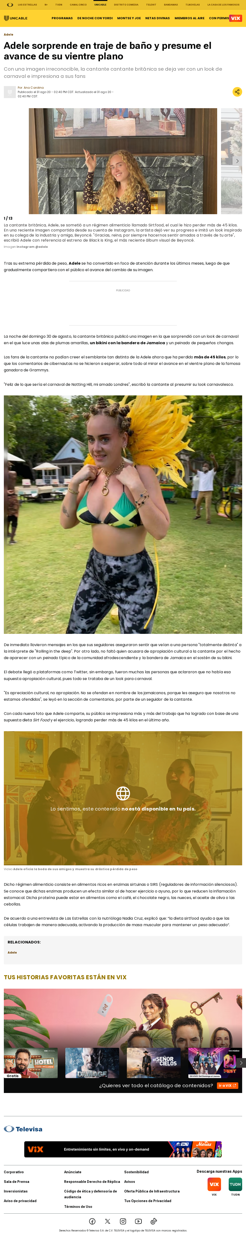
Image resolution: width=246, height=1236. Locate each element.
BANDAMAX (171, 4)
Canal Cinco (78, 4)
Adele (8, 35)
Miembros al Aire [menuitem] (189, 18)
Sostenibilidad (136, 1172)
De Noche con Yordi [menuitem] (95, 18)
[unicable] (16, 18)
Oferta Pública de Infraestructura (152, 1191)
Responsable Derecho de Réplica (92, 1182)
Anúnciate (72, 1172)
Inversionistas (16, 1191)
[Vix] (235, 18)
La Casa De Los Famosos (224, 4)
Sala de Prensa (16, 1182)
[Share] (237, 92)
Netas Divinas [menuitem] (157, 18)
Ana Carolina (34, 88)
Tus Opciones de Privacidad (147, 1201)
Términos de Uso (78, 1207)
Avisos (129, 1182)
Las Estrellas (27, 4)
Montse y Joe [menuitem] (129, 18)
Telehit (151, 4)
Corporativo (14, 1172)
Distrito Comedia (126, 4)
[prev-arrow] (5, 161)
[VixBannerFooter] (122, 1149)
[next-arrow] (237, 161)
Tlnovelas (192, 4)
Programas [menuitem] (62, 18)
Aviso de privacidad (20, 1201)
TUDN (58, 4)
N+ (46, 4)
